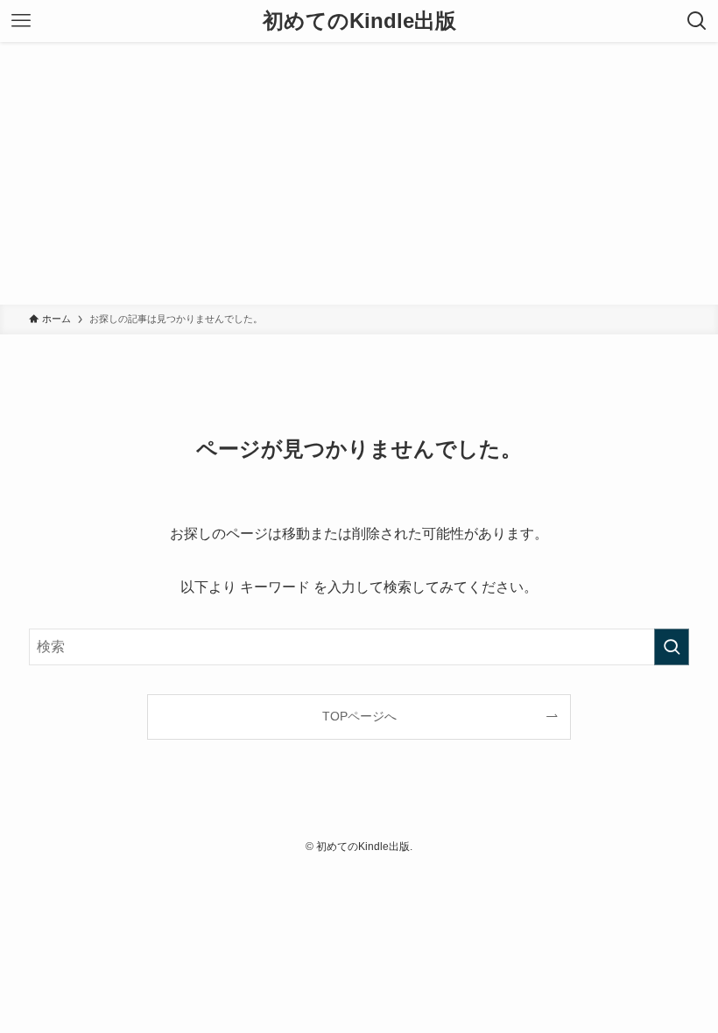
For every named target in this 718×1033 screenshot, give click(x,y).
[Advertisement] (359, 173)
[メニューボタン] (21, 21)
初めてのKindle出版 (359, 21)
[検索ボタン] (697, 21)
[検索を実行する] (671, 647)
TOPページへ (359, 716)
